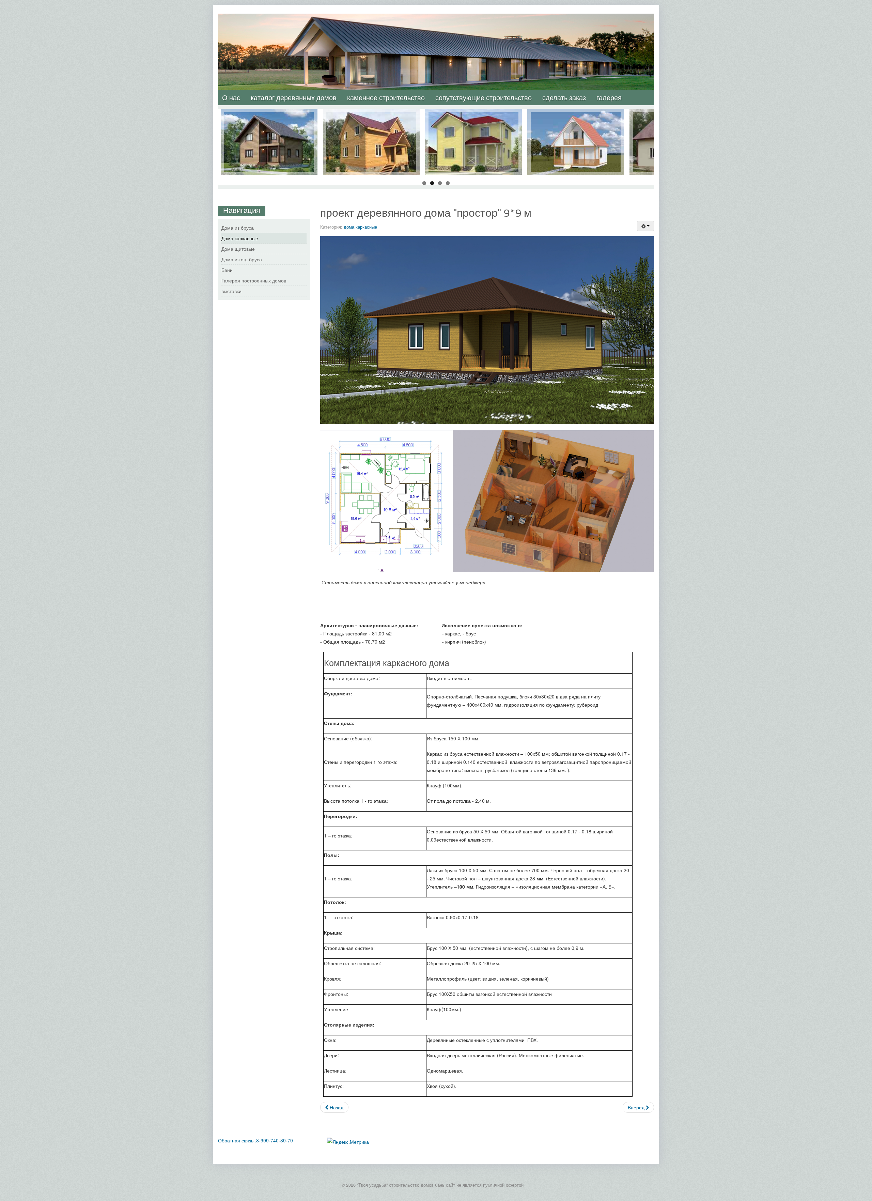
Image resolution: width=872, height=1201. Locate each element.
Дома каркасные (239, 238)
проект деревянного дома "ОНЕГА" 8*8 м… (269, 118)
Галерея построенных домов (253, 280)
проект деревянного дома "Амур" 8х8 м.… (371, 118)
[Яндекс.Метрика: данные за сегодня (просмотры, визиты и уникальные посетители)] (348, 1142)
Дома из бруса (237, 227)
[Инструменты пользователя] (645, 226)
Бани (227, 269)
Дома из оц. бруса (241, 259)
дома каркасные (360, 227)
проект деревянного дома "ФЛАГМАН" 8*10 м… (473, 118)
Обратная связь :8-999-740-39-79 (255, 1140)
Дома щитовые (238, 248)
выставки (231, 291)
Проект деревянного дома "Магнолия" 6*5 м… (576, 118)
